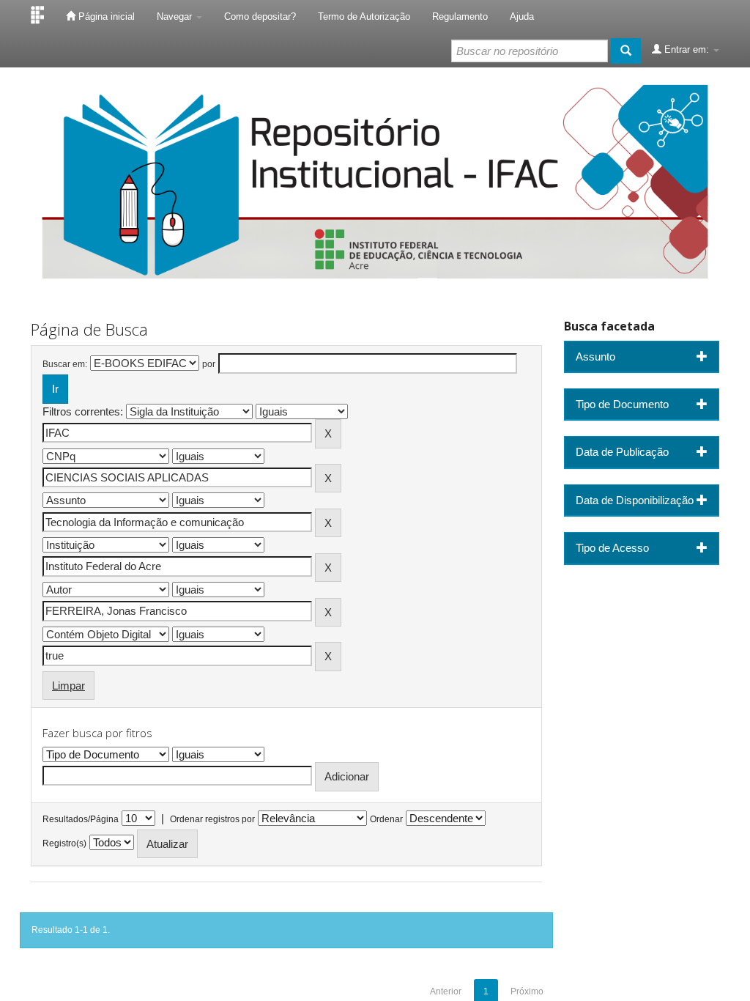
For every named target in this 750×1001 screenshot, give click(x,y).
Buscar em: (64, 364)
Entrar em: (686, 49)
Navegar (176, 16)
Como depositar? (260, 16)
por (208, 364)
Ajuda (522, 16)
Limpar (68, 685)
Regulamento (460, 16)
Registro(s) (64, 843)
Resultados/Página (80, 819)
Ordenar (386, 819)
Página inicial (105, 16)
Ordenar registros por (212, 819)
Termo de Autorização (364, 16)
